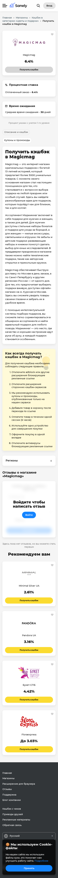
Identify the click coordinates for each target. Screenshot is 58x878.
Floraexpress (29, 734)
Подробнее (41, 860)
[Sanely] (18, 6)
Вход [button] (49, 5)
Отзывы (7, 789)
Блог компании (11, 800)
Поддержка (9, 794)
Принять (29, 868)
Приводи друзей (12, 814)
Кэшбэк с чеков (11, 808)
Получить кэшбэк (29, 69)
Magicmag (29, 54)
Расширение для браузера (18, 783)
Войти (29, 514)
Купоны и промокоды (17, 140)
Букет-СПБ (29, 685)
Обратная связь (12, 825)
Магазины (8, 778)
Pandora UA (29, 635)
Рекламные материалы (16, 819)
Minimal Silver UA (29, 585)
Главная (7, 773)
